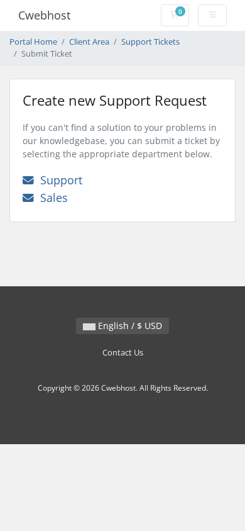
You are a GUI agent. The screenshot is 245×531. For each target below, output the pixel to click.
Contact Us (122, 352)
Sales (51, 197)
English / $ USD (128, 326)
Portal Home (33, 41)
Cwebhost (44, 15)
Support (58, 179)
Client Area (89, 41)
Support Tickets (150, 41)
